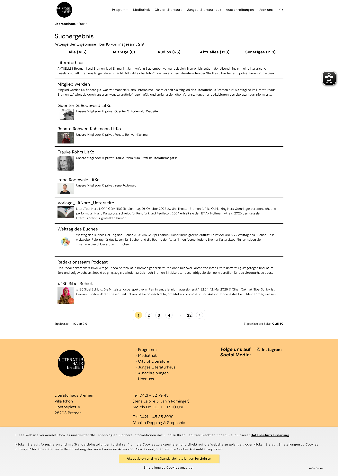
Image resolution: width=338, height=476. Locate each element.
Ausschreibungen (240, 10)
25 (277, 324)
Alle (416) (77, 52)
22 (189, 315)
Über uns (266, 10)
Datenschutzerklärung (270, 435)
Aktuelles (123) (215, 52)
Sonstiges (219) (260, 52)
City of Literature (168, 10)
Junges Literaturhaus (204, 10)
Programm (120, 10)
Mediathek (141, 10)
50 (281, 324)
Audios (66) (169, 52)
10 (272, 324)
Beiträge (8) (123, 52)
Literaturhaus (65, 24)
